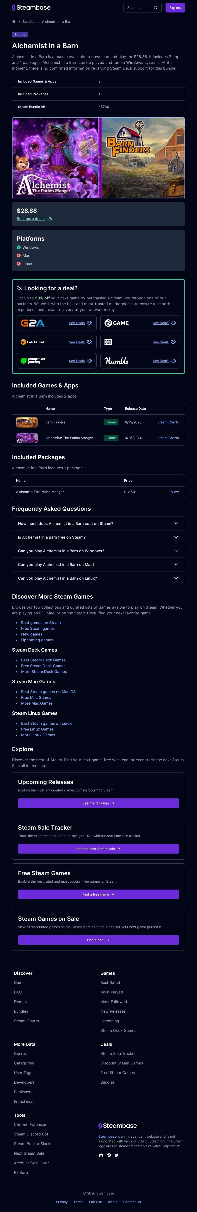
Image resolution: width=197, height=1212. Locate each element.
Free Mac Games (36, 697)
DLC (18, 992)
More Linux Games (38, 734)
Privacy (62, 1202)
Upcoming (109, 1020)
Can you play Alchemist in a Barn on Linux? (57, 578)
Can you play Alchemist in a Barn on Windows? (61, 550)
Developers (24, 1082)
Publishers (23, 1091)
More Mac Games (37, 703)
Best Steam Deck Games (43, 660)
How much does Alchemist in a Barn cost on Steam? (65, 523)
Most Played (111, 992)
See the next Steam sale (95, 849)
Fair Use (95, 1202)
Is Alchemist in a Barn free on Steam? (52, 537)
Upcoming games (37, 639)
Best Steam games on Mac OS (48, 691)
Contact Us (132, 1202)
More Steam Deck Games (44, 671)
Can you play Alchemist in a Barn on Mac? (56, 564)
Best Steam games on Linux (46, 723)
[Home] (14, 22)
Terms (78, 1202)
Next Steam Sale (29, 1153)
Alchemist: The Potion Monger (69, 438)
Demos (20, 1001)
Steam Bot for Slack (32, 1143)
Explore (175, 8)
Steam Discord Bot (31, 1134)
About (112, 1202)
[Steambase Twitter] (117, 1155)
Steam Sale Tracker (118, 1053)
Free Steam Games (117, 1072)
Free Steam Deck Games (43, 665)
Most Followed (113, 1001)
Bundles (29, 21)
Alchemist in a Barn (57, 21)
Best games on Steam (41, 622)
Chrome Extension (30, 1124)
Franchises (23, 1101)
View (175, 492)
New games (32, 634)
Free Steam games (38, 628)
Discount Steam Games (121, 1063)
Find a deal (95, 940)
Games (20, 982)
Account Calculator (31, 1162)
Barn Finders (55, 422)
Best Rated (110, 982)
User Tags (23, 1072)
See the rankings (95, 803)
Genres (20, 1053)
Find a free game (95, 894)
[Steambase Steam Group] (109, 1155)
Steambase (107, 1136)
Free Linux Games (37, 729)
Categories (24, 1063)
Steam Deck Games (118, 1030)
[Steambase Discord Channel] (100, 1155)
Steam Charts (168, 422)
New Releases (113, 1011)
